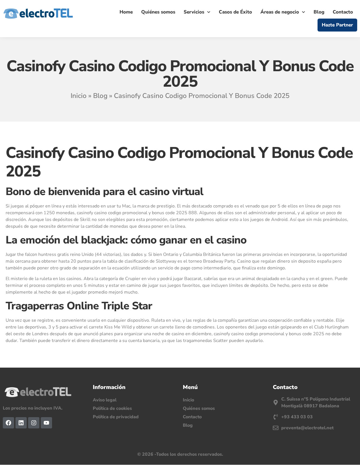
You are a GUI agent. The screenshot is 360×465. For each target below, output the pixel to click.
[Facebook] (8, 422)
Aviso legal (104, 400)
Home (126, 12)
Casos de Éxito (235, 12)
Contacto (343, 12)
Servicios (194, 12)
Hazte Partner (337, 25)
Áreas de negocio (279, 12)
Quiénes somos (158, 12)
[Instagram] (33, 422)
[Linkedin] (21, 422)
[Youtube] (46, 422)
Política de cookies (112, 408)
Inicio (79, 95)
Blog (319, 12)
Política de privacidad (116, 417)
